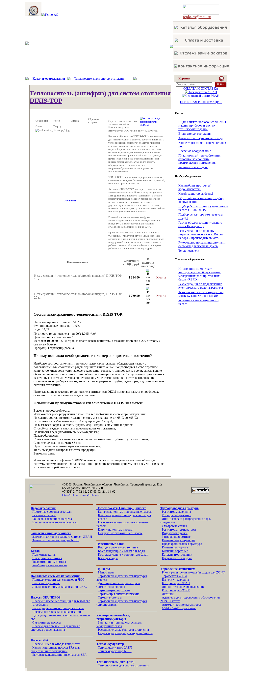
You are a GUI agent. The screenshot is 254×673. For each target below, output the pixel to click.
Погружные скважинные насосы (120, 533)
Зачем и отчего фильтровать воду (200, 138)
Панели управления (175, 579)
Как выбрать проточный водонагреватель (195, 187)
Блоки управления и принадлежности (58, 608)
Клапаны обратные (175, 551)
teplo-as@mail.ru (197, 17)
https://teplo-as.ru (71, 494)
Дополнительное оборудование (183, 586)
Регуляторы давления (176, 511)
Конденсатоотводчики (177, 554)
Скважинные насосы (46, 622)
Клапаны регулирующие (178, 540)
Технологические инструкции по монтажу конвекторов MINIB (200, 293)
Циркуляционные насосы (115, 529)
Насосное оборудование (194, 151)
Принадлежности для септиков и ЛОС (58, 579)
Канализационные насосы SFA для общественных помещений (55, 649)
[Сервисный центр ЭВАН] (200, 95)
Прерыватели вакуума (177, 558)
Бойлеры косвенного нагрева (52, 518)
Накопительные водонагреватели (55, 522)
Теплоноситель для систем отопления (99, 78)
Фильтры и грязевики (176, 515)
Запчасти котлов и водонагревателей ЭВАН (62, 536)
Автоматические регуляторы (181, 604)
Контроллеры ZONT (176, 590)
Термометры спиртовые (114, 590)
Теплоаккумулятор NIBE (115, 651)
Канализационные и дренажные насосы (125, 511)
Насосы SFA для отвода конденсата (56, 644)
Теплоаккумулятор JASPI (115, 647)
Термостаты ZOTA (174, 576)
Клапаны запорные (175, 547)
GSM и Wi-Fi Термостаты (179, 608)
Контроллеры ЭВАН (176, 583)
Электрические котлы (47, 558)
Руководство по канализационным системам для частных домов (201, 244)
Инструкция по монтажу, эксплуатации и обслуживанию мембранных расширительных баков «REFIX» (199, 274)
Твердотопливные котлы (49, 561)
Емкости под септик (46, 583)
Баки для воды (108, 558)
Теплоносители (188, 250)
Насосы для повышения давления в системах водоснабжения (55, 627)
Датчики (168, 594)
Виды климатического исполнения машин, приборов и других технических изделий (202, 125)
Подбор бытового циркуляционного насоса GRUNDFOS (203, 208)
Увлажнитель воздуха (193, 167)
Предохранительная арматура (182, 543)
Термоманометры (110, 597)
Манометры (106, 572)
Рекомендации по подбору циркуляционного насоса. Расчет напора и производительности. (200, 234)
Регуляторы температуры (179, 529)
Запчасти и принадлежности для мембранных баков (119, 624)
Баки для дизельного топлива (118, 547)
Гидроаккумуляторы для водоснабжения (125, 633)
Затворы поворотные (176, 536)
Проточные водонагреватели (52, 511)
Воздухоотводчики (175, 533)
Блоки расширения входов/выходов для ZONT (193, 572)
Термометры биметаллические (118, 594)
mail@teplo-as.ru (91, 494)
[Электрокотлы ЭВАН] (201, 92)
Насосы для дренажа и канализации (56, 611)
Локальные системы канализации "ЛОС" (60, 586)
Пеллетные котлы (44, 554)
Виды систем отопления (194, 133)
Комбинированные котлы (49, 565)
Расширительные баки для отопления (123, 629)
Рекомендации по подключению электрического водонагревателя (200, 285)
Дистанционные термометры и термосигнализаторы (118, 584)
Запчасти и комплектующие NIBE (55, 540)
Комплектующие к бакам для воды (121, 551)
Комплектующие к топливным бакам (123, 554)
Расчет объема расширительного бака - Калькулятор (200, 224)
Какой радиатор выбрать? (195, 193)
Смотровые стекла (174, 526)
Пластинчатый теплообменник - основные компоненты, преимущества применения (200, 159)
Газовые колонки (44, 515)
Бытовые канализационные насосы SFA (59, 654)
